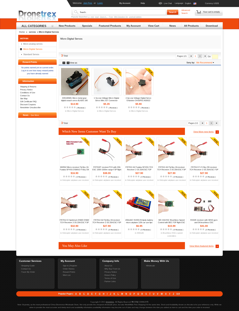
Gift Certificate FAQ (28, 101)
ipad (97, 17)
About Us (108, 266)
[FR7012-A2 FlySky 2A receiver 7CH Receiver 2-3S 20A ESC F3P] (172, 151)
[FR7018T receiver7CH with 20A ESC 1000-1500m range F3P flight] (107, 151)
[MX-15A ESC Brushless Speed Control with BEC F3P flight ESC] (172, 203)
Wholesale (150, 266)
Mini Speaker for (121, 17)
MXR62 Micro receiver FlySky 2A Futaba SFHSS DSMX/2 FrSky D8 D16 (74, 169)
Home (22, 32)
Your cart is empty (211, 12)
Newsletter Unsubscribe (30, 107)
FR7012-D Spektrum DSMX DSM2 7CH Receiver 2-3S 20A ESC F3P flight (74, 222)
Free (111, 17)
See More (35, 115)
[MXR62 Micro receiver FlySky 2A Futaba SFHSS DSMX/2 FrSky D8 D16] (74, 151)
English (188, 3)
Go (209, 56)
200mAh (140, 233)
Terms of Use (110, 278)
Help (143, 3)
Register (73, 266)
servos (32, 32)
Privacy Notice (26, 90)
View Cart (153, 25)
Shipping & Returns (28, 87)
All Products (191, 25)
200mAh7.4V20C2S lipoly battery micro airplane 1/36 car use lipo (139, 221)
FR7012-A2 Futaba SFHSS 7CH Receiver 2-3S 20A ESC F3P (139, 168)
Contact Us (25, 96)
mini (92, 17)
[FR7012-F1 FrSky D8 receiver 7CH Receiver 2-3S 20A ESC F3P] (204, 151)
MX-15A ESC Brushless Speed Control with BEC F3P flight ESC (171, 221)
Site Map (23, 98)
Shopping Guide (28, 266)
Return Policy (110, 275)
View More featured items (201, 246)
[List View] (68, 63)
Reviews (81, 108)
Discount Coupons (28, 104)
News (172, 25)
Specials (87, 25)
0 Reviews (81, 177)
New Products (67, 25)
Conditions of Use (27, 93)
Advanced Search (185, 11)
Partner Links (110, 281)
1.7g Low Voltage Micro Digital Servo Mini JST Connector (106, 99)
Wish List (67, 275)
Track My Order (28, 272)
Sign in (65, 266)
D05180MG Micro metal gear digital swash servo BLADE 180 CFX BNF (74, 100)
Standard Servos (31, 54)
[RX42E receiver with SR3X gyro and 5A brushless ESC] (204, 203)
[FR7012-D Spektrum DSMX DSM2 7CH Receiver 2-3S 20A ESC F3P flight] (74, 203)
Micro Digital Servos (32, 49)
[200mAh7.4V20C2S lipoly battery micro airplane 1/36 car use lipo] (139, 203)
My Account (124, 3)
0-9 (178, 294)
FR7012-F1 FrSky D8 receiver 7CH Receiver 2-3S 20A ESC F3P (203, 168)
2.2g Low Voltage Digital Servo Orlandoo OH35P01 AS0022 (138, 99)
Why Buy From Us (112, 269)
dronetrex (110, 302)
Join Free (87, 3)
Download (212, 25)
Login (100, 3)
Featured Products (110, 25)
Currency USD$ (212, 3)
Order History (69, 269)
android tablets (135, 17)
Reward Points (69, 272)
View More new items (203, 132)
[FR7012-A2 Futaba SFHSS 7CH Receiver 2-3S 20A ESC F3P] (139, 151)
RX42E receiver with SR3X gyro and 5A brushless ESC (203, 221)
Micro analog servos (33, 44)
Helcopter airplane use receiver (75, 180)
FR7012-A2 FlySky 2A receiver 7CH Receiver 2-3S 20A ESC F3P (171, 168)
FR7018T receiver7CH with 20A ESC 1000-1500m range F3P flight (106, 168)
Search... (104, 17)
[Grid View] (63, 63)
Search (172, 12)
